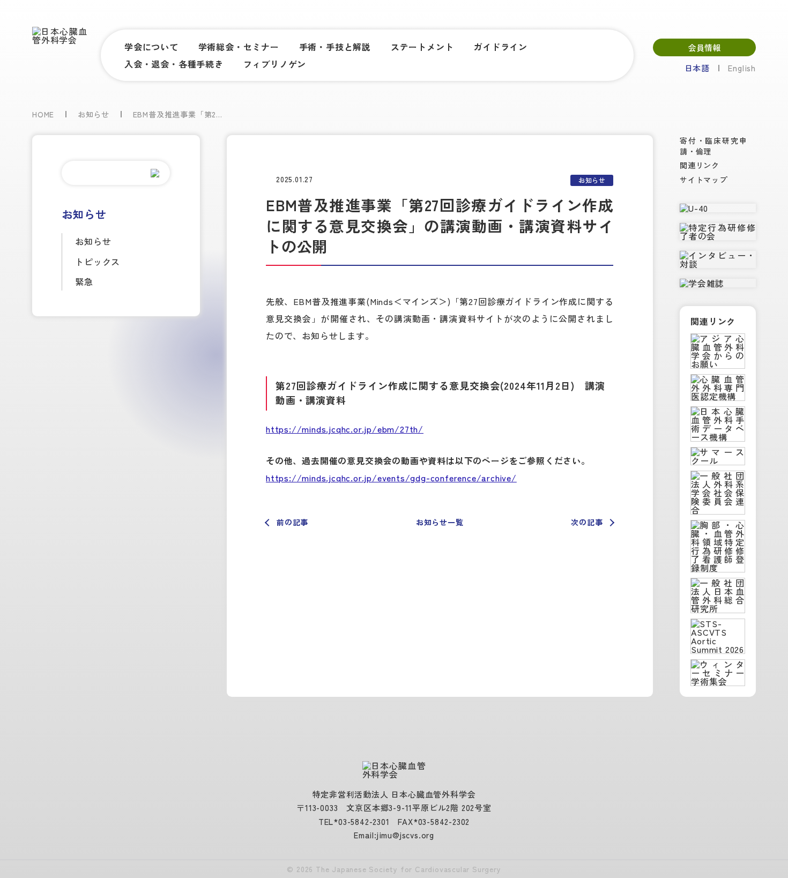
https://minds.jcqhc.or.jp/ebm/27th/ (344, 428)
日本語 (697, 68)
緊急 (84, 281)
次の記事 (587, 522)
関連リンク (699, 165)
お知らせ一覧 (440, 522)
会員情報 (704, 47)
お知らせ (93, 241)
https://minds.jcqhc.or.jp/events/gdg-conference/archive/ (391, 477)
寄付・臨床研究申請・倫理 (713, 146)
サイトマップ (703, 179)
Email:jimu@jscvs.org (394, 834)
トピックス (97, 261)
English (742, 68)
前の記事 (292, 522)
